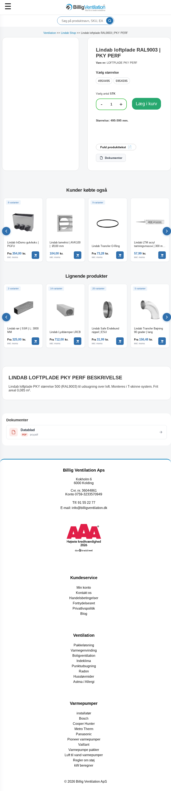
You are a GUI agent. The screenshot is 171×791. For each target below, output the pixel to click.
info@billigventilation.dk (89, 508)
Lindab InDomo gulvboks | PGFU (23, 244)
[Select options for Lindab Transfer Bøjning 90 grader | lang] (162, 341)
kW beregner (83, 765)
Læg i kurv (146, 103)
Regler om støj (84, 760)
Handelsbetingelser (83, 598)
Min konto (84, 587)
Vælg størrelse (107, 72)
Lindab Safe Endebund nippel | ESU (105, 330)
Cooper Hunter (84, 723)
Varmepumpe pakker (83, 750)
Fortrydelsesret (84, 603)
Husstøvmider (83, 676)
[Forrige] (6, 231)
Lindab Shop (68, 32)
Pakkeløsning (84, 645)
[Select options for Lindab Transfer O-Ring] (120, 255)
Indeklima (84, 661)
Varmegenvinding (84, 650)
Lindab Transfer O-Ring (106, 246)
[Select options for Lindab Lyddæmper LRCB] (77, 341)
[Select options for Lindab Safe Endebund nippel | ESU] (120, 341)
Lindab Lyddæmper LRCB (65, 332)
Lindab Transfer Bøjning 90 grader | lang (148, 330)
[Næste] (167, 231)
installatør (84, 713)
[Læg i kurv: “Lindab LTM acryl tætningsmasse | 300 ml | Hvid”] (162, 255)
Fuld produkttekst (113, 147)
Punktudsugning (84, 666)
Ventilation (49, 32)
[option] (104, 81)
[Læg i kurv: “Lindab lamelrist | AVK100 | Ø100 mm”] (77, 255)
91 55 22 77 (86, 502)
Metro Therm (83, 729)
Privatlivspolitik (84, 608)
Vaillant (83, 744)
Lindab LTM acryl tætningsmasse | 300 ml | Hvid (149, 244)
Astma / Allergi (83, 681)
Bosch (83, 718)
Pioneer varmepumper (83, 739)
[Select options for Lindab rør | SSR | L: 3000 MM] (35, 341)
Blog (83, 613)
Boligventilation (83, 655)
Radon (84, 671)
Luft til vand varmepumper (84, 755)
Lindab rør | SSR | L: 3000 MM (23, 330)
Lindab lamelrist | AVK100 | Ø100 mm (65, 244)
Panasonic (84, 734)
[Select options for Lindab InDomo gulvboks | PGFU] (35, 255)
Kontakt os (84, 593)
